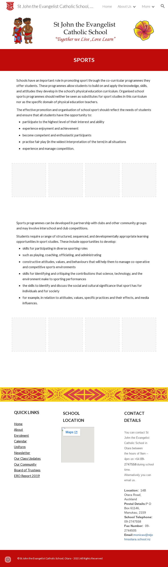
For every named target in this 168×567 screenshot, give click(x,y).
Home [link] (107, 6)
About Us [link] (124, 6)
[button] (163, 6)
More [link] (146, 6)
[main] (84, 59)
